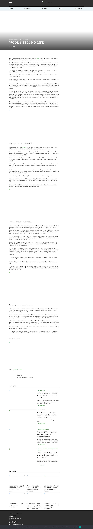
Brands (11, 39)
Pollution (49, 448)
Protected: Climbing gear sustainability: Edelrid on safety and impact (47, 415)
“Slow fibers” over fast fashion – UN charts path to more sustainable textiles (34, 506)
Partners (78, 8)
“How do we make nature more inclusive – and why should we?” (47, 455)
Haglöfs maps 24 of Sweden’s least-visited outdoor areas (16, 488)
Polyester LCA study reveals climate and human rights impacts (51, 506)
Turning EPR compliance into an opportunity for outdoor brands (47, 434)
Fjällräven (24, 147)
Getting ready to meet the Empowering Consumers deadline (47, 395)
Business (27, 8)
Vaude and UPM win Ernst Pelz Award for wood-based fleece (51, 488)
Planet (44, 8)
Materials (25, 39)
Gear (11, 8)
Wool (21, 369)
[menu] (10, 3)
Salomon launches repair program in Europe (16, 505)
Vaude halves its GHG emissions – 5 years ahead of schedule (34, 488)
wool (38, 58)
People (61, 8)
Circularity (18, 39)
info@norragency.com (15, 524)
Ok (79, 526)
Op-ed (46, 448)
